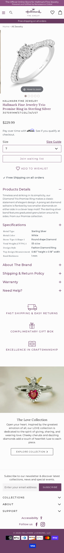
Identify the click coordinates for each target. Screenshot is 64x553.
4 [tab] (35, 96)
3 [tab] (32, 96)
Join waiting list (32, 158)
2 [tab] (29, 96)
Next (62, 63)
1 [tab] (26, 96)
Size (5, 142)
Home (6, 26)
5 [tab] (38, 96)
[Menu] (3, 12)
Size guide (53, 142)
